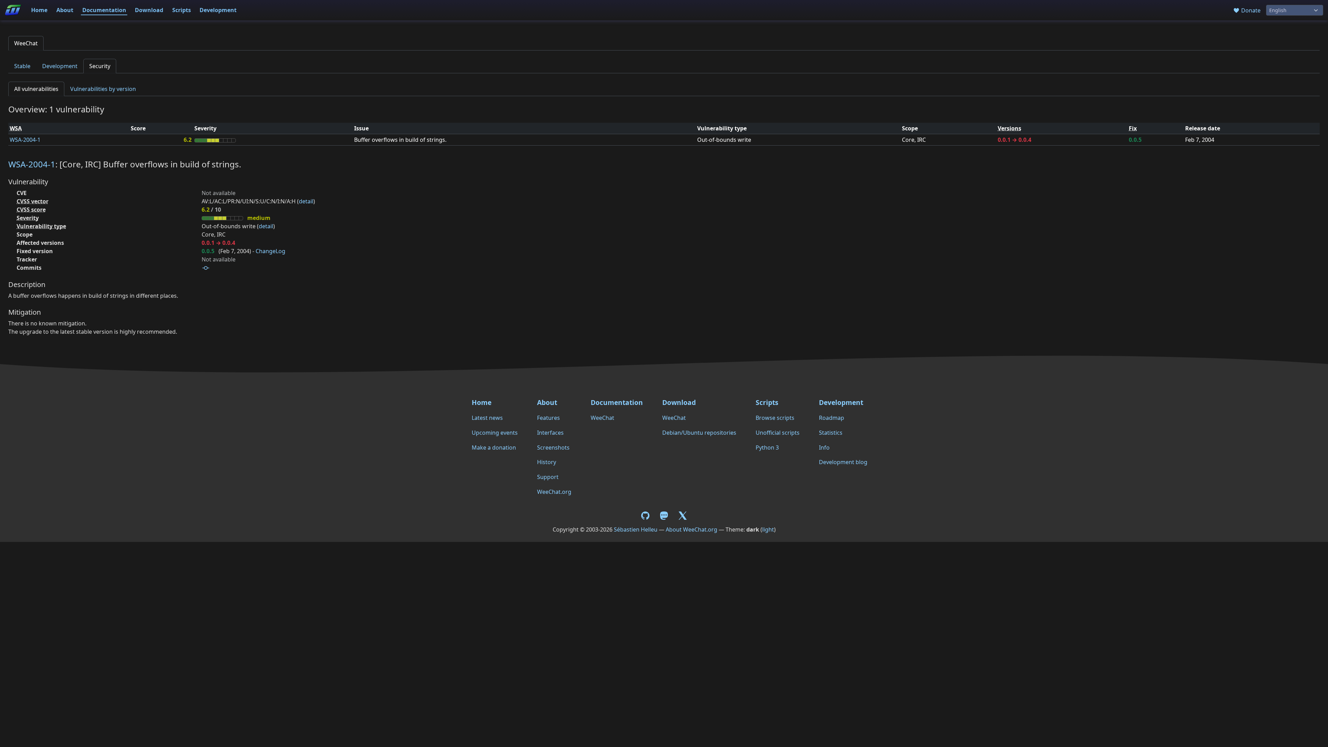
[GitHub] (646, 515)
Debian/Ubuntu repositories (699, 432)
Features (548, 418)
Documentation (104, 10)
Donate (1250, 10)
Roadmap (831, 418)
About (64, 10)
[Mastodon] (664, 515)
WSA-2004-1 (25, 140)
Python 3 (767, 447)
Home (39, 10)
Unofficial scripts (778, 432)
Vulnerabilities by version (103, 89)
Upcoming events (495, 432)
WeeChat (26, 43)
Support (548, 477)
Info (824, 447)
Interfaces (550, 432)
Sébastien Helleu (635, 529)
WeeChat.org (554, 492)
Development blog (843, 462)
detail (306, 201)
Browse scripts (775, 418)
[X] (682, 515)
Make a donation (494, 447)
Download (149, 10)
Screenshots (553, 447)
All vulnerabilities (36, 89)
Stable (22, 66)
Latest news (487, 418)
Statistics (830, 432)
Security (99, 66)
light (768, 529)
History (546, 462)
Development (218, 10)
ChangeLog (270, 251)
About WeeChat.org (691, 529)
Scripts (181, 10)
